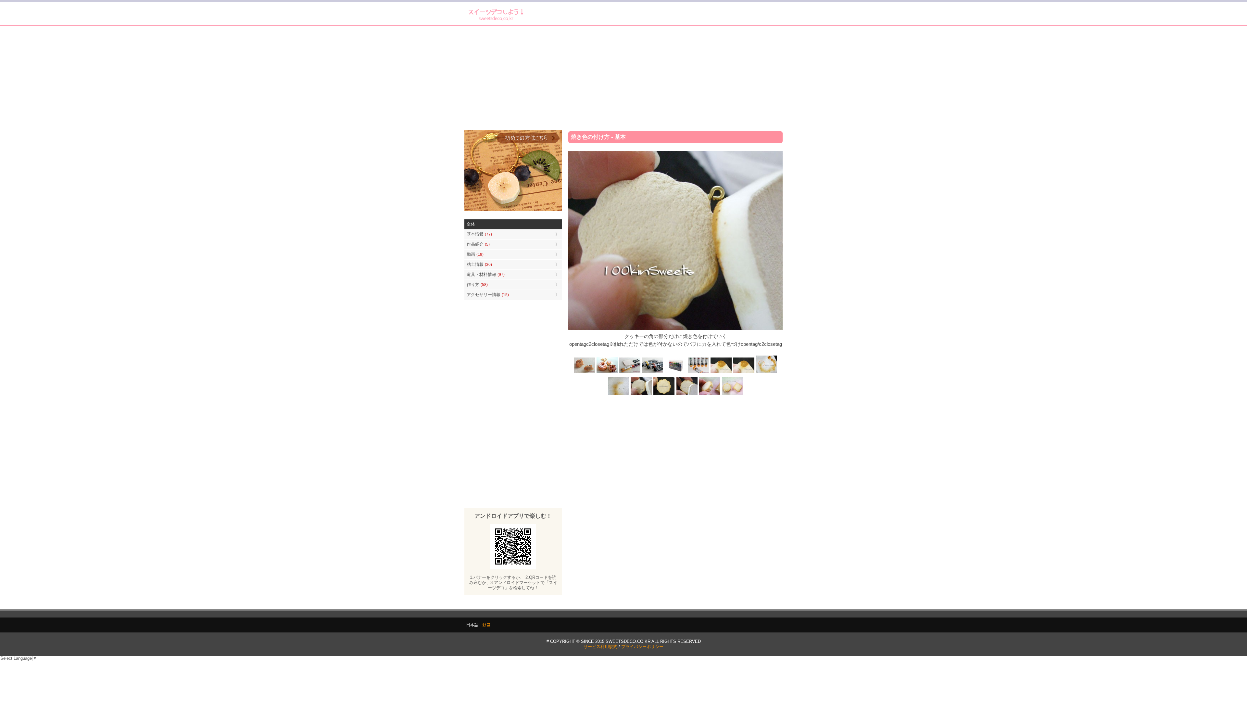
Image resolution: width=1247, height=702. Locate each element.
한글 (486, 624)
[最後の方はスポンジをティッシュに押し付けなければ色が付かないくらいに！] (618, 394)
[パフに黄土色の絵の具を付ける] (743, 372)
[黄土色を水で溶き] (721, 372)
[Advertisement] (623, 78)
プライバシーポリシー (642, 646)
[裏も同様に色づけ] (664, 394)
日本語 (472, 624)
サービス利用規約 (600, 646)
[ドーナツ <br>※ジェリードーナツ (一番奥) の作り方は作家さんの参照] (607, 372)
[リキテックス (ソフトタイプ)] (698, 372)
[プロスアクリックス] (675, 372)
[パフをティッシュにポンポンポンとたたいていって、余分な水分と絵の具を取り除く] (766, 372)
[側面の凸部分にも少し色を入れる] (709, 394)
